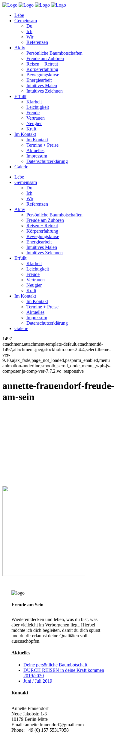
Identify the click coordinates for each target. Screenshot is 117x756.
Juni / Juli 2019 (37, 681)
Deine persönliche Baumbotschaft (55, 664)
